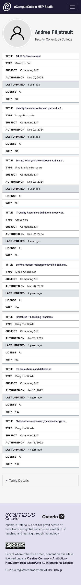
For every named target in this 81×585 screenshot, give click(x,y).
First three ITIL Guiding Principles (34, 316)
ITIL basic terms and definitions (33, 369)
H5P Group (55, 570)
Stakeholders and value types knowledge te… (41, 421)
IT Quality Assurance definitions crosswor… (40, 212)
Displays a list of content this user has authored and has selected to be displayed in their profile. (39, 482)
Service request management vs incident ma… (41, 264)
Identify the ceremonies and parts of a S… (39, 108)
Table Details (19, 480)
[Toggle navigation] (72, 7)
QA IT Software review (28, 56)
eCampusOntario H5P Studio (33, 7)
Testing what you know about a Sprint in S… (40, 160)
